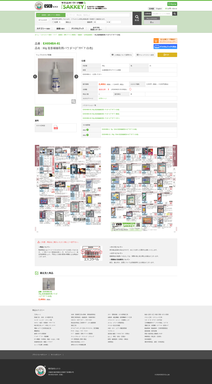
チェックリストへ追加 (146, 55)
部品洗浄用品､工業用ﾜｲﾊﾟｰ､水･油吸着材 (83, 322)
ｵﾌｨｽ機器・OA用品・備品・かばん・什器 (46, 339)
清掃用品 (110, 342)
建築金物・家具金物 (151, 331)
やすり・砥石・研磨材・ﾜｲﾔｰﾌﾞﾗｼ (44, 322)
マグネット (111, 331)
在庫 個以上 (62, 22)
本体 (84, 130)
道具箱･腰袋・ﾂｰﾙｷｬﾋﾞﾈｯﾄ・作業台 (118, 333)
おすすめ (96, 28)
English (159, 9)
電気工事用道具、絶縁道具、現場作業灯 (83, 317)
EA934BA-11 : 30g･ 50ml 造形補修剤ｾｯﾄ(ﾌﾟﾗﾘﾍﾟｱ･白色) (120, 134)
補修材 (80, 35)
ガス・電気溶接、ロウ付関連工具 (118, 314)
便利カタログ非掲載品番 (78, 344)
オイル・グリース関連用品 (116, 322)
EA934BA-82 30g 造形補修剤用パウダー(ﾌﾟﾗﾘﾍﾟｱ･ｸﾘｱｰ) (101, 118)
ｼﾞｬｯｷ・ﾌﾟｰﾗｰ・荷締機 (41, 336)
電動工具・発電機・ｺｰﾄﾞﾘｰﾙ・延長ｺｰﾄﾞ (157, 325)
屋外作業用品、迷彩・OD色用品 (154, 342)
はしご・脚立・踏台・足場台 (116, 336)
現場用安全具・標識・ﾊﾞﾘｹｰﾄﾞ (43, 342)
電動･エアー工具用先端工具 (42, 328)
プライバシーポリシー (39, 354)
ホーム (37, 35)
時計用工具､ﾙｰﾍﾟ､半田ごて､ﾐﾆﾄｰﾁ (44, 325)
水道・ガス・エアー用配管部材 (117, 328)
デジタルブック (77, 28)
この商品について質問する (123, 55)
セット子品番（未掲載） (41, 344)
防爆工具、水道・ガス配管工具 (43, 317)
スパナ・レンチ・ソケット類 (43, 320)
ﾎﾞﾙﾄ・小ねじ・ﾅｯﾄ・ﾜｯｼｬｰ (79, 331)
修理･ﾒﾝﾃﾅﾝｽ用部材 (40, 333)
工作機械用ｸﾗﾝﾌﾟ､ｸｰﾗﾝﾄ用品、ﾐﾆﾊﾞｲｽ (156, 322)
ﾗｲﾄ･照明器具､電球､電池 (78, 339)
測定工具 (73, 325)
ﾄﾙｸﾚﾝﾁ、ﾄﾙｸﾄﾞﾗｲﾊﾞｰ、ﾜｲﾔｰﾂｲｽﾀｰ (81, 320)
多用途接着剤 (88, 35)
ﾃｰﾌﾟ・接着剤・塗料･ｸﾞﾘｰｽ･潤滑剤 (65, 35)
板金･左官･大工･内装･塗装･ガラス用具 (157, 314)
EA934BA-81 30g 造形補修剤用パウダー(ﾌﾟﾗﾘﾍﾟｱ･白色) (101, 109)
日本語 (151, 9)
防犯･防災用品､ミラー (78, 342)
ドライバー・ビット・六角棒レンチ (118, 320)
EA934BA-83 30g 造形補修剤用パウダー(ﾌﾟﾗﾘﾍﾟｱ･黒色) (101, 114)
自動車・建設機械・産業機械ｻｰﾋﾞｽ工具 (120, 317)
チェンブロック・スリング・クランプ (82, 336)
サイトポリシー (56, 354)
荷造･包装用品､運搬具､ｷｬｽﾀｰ (154, 333)
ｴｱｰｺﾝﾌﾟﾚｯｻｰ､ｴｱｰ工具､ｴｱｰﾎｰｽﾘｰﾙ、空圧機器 (85, 328)
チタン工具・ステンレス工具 (153, 317)
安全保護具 (148, 339)
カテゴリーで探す (43, 28)
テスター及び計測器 (114, 325)
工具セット (37, 314)
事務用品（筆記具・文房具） (153, 336)
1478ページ (103, 98)
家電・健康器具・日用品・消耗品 (118, 339)
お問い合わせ (172, 8)
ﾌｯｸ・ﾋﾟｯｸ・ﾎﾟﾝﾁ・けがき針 (153, 320)
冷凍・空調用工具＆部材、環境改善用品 (83, 314)
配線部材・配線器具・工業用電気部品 (156, 328)
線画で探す (60, 28)
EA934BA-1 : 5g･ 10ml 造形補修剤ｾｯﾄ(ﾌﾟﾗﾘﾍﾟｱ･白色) (119, 129)
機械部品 (37, 331)
